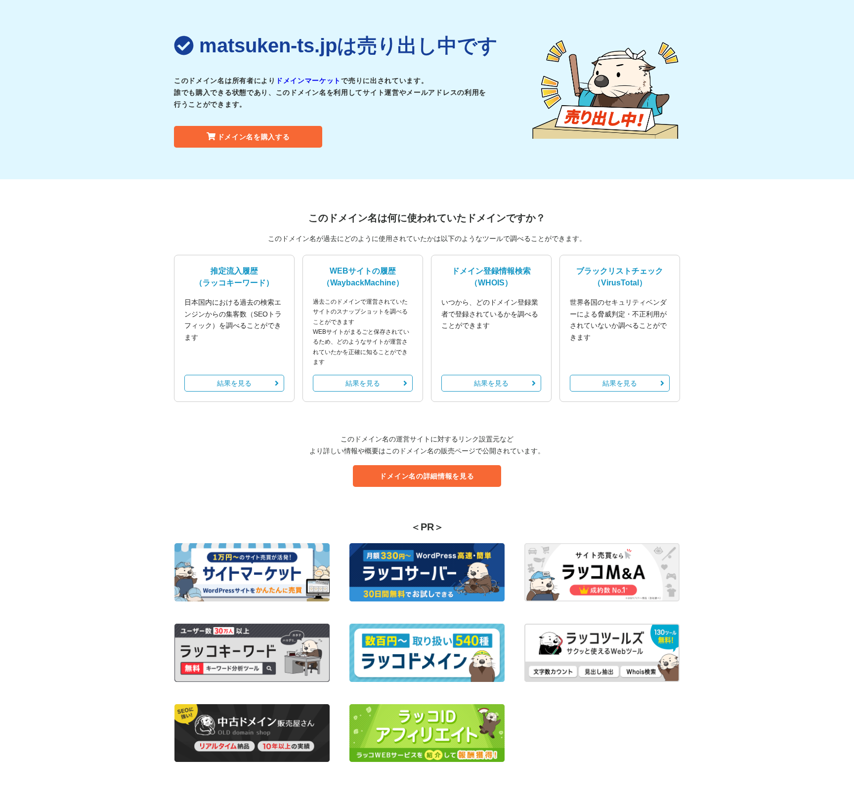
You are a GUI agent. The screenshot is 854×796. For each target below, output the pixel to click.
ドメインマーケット (308, 80)
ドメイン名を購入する (253, 137)
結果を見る (234, 383)
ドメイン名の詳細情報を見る (427, 476)
